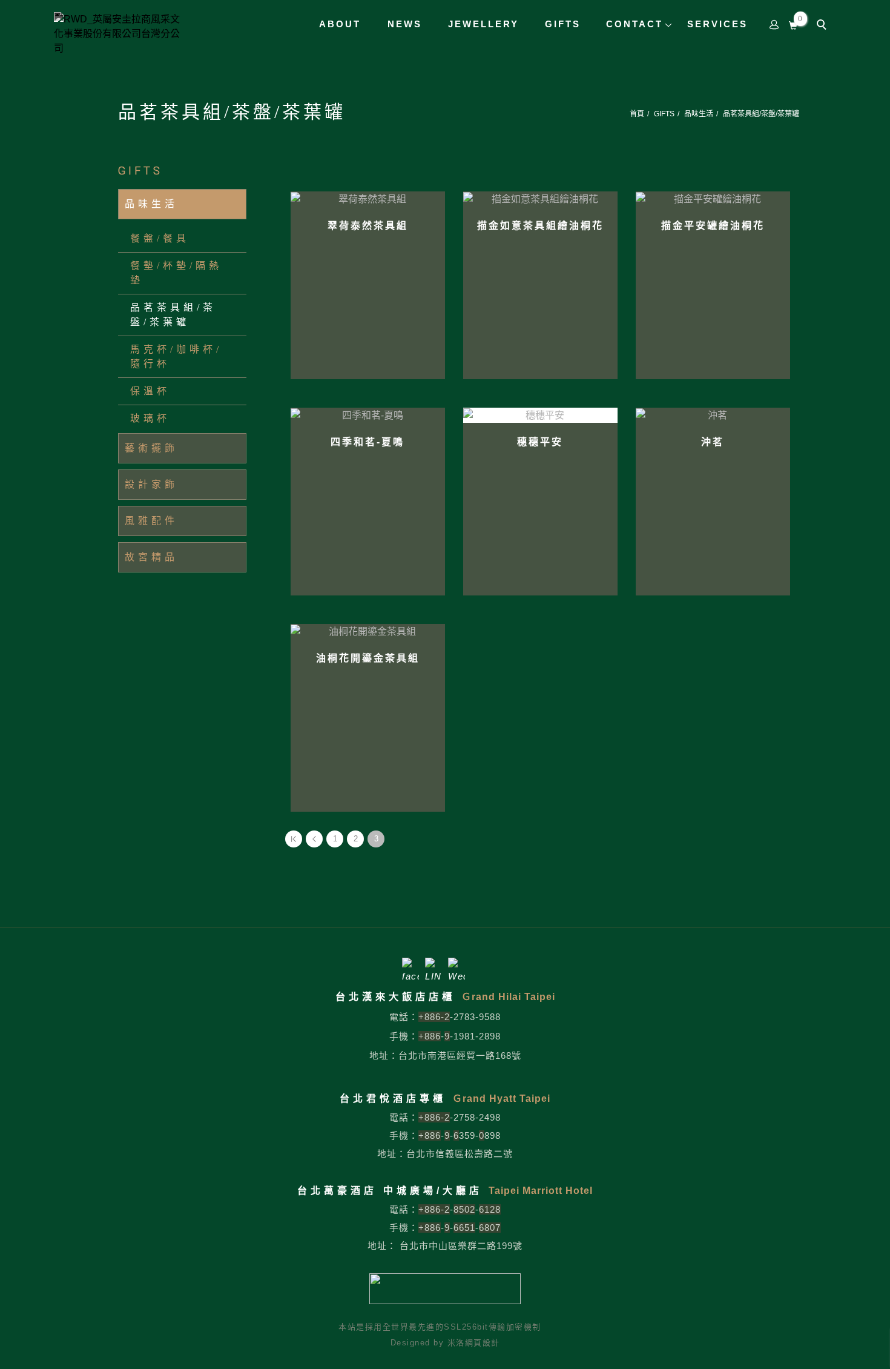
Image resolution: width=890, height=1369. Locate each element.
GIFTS (664, 114)
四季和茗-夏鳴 (367, 442)
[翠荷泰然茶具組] (368, 198)
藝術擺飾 (151, 448)
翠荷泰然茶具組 (368, 225)
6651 (464, 1227)
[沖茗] (713, 414)
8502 (464, 1209)
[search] (823, 26)
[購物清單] (793, 23)
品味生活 (698, 114)
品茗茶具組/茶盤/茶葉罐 (761, 114)
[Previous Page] (314, 838)
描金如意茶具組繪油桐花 (540, 225)
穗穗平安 (540, 442)
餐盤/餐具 (160, 238)
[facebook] (410, 966)
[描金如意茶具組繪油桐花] (540, 198)
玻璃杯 (150, 418)
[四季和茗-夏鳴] (368, 414)
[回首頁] (120, 34)
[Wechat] (456, 966)
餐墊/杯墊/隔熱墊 (176, 272)
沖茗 (712, 442)
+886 (429, 1036)
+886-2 (434, 1017)
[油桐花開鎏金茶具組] (368, 631)
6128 (490, 1209)
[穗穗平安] (540, 415)
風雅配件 (151, 520)
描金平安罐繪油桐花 (713, 225)
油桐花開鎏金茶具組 (368, 658)
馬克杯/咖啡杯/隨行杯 (176, 356)
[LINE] (433, 966)
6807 (490, 1227)
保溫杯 (150, 391)
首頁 (637, 114)
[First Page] (293, 838)
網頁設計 (482, 1342)
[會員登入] (774, 23)
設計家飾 (151, 484)
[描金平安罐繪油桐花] (713, 198)
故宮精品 (151, 557)
